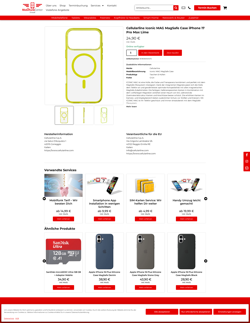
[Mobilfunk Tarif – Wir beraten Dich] (63, 185)
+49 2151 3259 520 (189, 7)
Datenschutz (9, 318)
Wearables (90, 17)
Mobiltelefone (59, 17)
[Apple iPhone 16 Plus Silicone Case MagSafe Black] (186, 251)
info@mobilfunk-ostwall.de (183, 7)
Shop (63, 5)
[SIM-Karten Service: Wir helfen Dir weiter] (145, 185)
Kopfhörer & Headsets (127, 17)
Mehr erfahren (63, 219)
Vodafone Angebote (57, 10)
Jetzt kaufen (173, 53)
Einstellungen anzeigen (229, 312)
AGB (17, 318)
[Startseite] (32, 7)
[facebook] (246, 155)
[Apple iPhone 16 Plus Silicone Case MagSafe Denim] (104, 251)
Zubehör (194, 17)
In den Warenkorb (150, 53)
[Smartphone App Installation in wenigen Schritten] (104, 185)
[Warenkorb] (225, 8)
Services (95, 5)
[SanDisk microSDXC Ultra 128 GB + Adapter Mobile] (63, 251)
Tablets (75, 17)
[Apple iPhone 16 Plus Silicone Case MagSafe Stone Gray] (145, 251)
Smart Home (151, 17)
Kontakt (112, 5)
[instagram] (246, 161)
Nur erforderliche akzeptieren (195, 312)
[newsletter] (246, 168)
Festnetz (105, 17)
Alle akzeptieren (162, 312)
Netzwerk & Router (173, 17)
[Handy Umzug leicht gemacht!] (186, 185)
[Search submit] (176, 7)
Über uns (51, 5)
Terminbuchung (78, 5)
